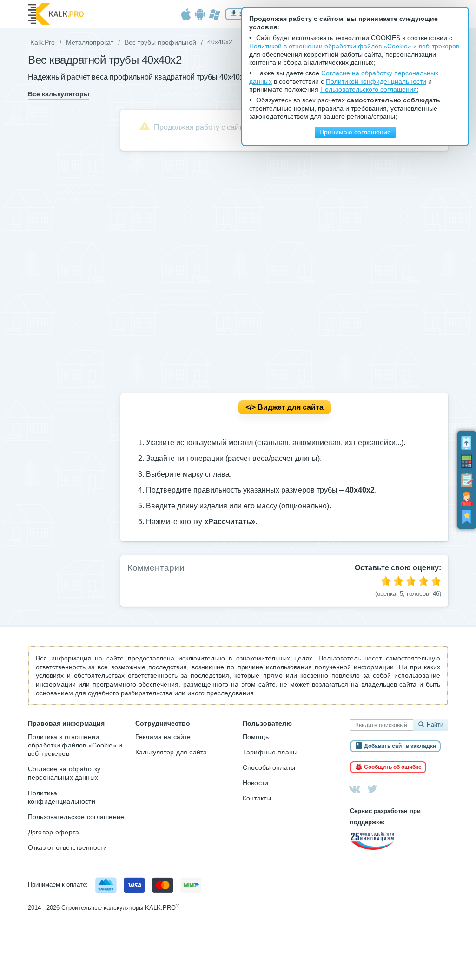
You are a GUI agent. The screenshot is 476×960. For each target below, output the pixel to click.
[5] (436, 581)
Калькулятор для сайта (171, 752)
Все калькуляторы (58, 94)
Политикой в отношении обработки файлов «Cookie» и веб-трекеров (354, 46)
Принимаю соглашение (355, 132)
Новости (255, 783)
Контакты (257, 798)
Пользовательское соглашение (76, 816)
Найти (435, 725)
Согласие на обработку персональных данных (64, 773)
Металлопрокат (89, 42)
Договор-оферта (53, 832)
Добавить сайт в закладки (400, 746)
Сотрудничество (162, 723)
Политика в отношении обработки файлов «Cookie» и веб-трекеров (75, 745)
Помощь (256, 736)
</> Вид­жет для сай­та (284, 407)
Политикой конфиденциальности (376, 81)
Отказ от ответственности (67, 847)
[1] (386, 581)
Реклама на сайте (163, 736)
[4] (423, 581)
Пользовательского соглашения (368, 89)
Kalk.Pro (42, 42)
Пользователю (267, 723)
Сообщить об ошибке (393, 767)
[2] (398, 581)
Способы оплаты (269, 767)
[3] (411, 581)
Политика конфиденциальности (61, 797)
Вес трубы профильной (160, 42)
